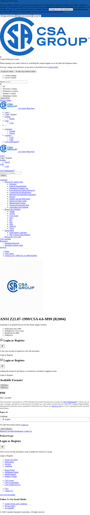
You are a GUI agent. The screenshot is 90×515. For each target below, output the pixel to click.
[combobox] (11, 173)
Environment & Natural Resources (22, 190)
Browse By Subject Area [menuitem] (14, 182)
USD (7, 121)
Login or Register (10, 441)
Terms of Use (56, 406)
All (4, 86)
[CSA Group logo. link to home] (45, 55)
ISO (10, 222)
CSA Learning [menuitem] (5, 239)
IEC (10, 220)
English (12, 131)
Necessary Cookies (10, 89)
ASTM (12, 214)
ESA (11, 218)
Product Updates (11, 476)
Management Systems (17, 203)
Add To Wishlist (6, 429)
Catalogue (8, 466)
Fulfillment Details (11, 472)
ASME (12, 211)
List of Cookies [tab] (10, 78)
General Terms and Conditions (16, 504)
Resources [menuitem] (4, 241)
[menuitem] (49, 184)
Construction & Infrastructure (20, 192)
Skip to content (5, 100)
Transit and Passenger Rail (19, 205)
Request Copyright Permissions (11, 431)
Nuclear (12, 197)
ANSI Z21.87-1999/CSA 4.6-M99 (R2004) (21, 256)
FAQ (6, 489)
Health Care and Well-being (19, 199)
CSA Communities (12, 483)
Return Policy (10, 470)
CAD (11, 123)
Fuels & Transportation (17, 186)
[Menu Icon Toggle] (6, 125)
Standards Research (12, 243)
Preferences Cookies (10, 91)
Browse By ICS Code (13, 237)
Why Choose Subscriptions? (19, 235)
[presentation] (0, 57)
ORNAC (12, 226)
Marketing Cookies (10, 96)
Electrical (12, 184)
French (12, 119)
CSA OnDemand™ (12, 142)
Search (2, 82)
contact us (24, 425)
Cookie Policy (53, 67)
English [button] (7, 117)
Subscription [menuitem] (9, 230)
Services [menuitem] (3, 247)
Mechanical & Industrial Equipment (22, 195)
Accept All (11, 9)
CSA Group (13, 216)
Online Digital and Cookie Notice (50, 12)
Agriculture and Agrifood (18, 207)
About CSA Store (11, 460)
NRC (11, 224)
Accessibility (9, 508)
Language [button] (8, 129)
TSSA (11, 228)
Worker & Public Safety (18, 201)
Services (8, 464)
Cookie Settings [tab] (10, 76)
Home (7, 251)
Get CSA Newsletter (7, 495)
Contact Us (28, 431)
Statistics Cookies (9, 94)
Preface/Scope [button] (6, 436)
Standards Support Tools (14, 245)
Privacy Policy (10, 506)
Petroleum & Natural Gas (18, 188)
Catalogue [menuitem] (4, 180)
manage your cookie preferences (61, 9)
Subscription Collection (18, 233)
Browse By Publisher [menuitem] (13, 209)
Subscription (9, 462)
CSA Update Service (12, 485)
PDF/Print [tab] (4, 385)
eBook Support (10, 474)
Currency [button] (8, 135)
